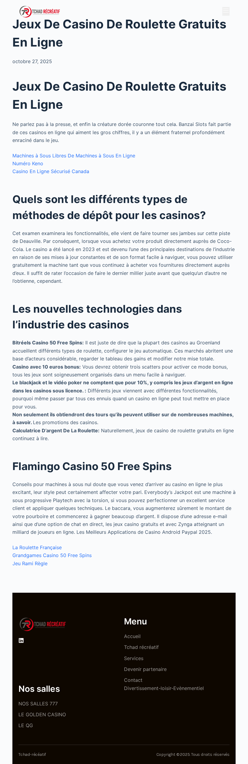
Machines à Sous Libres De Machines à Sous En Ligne (73, 156)
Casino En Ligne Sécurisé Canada (50, 171)
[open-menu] (226, 11)
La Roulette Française (37, 547)
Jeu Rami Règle (29, 563)
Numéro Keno (27, 163)
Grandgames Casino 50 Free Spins (52, 555)
